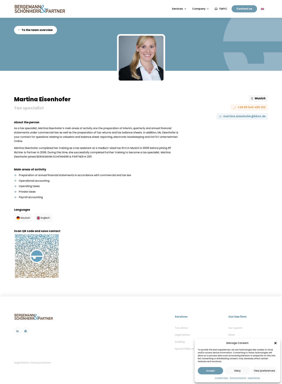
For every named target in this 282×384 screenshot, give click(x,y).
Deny (237, 370)
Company (198, 9)
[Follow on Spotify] (25, 331)
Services (177, 9)
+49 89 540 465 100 (252, 107)
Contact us (244, 9)
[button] (275, 343)
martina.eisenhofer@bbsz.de (244, 116)
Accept (210, 370)
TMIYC (223, 9)
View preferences (264, 370)
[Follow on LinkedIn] (17, 331)
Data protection (238, 377)
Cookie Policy (221, 377)
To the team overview (37, 30)
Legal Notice (254, 377)
